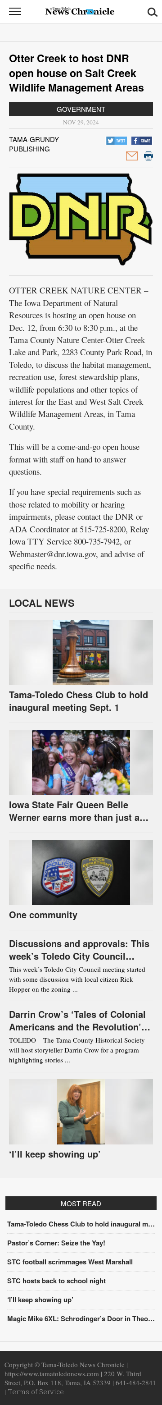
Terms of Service (36, 1391)
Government (81, 109)
